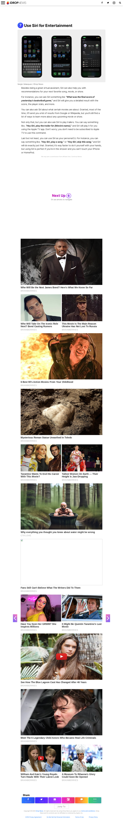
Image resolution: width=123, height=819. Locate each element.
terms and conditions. (88, 811)
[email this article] (54, 800)
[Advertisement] (61, 14)
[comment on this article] (81, 800)
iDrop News (39, 811)
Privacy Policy (93, 817)
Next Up (61, 195)
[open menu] (3, 2)
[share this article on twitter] (41, 800)
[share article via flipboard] (68, 800)
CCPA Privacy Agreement (33, 817)
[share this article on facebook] (28, 800)
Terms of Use (79, 817)
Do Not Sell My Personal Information (58, 817)
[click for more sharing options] (94, 800)
